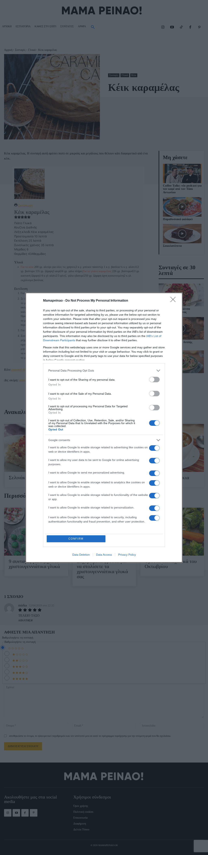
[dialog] (104, 427)
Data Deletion (81, 554)
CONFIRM (75, 538)
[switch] (154, 379)
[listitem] (104, 370)
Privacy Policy (127, 554)
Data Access (104, 554)
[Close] (174, 301)
